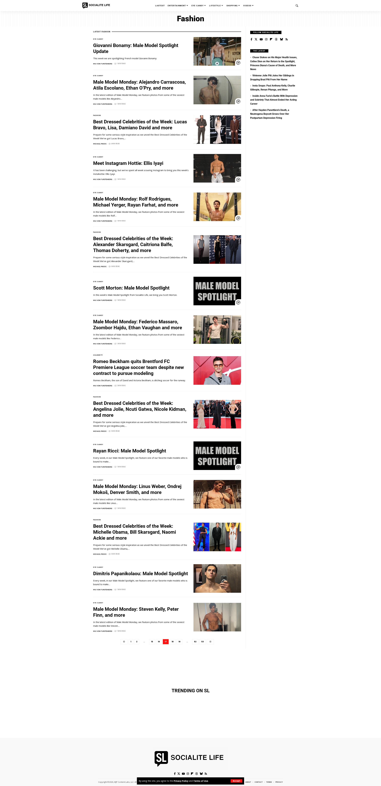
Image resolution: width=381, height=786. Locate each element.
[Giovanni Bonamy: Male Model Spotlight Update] (217, 51)
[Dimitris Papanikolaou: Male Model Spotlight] (217, 578)
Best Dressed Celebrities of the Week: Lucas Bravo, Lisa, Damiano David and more (140, 124)
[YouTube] (261, 39)
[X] (256, 39)
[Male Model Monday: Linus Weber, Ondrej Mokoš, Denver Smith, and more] (217, 494)
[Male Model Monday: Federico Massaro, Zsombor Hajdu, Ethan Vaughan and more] (217, 329)
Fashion (97, 115)
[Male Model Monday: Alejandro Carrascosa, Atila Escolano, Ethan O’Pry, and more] (217, 90)
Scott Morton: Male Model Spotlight (131, 288)
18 (173, 641)
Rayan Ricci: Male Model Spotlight (129, 451)
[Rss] (286, 39)
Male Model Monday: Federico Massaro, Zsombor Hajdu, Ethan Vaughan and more (137, 324)
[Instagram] (266, 39)
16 (159, 641)
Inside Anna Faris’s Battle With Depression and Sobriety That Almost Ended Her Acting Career (274, 99)
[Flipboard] (271, 39)
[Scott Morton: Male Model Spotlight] (217, 291)
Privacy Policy (181, 780)
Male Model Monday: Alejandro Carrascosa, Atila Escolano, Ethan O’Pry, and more (139, 85)
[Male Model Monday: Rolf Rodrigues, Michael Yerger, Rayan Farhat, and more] (217, 207)
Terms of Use (200, 780)
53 (202, 641)
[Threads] (276, 39)
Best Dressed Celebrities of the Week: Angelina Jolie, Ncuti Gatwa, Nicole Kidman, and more (139, 409)
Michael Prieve (99, 144)
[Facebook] (251, 39)
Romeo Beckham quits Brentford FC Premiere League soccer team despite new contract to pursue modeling (138, 367)
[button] (236, 781)
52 (195, 641)
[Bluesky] (281, 39)
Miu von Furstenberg (102, 64)
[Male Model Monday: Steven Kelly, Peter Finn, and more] (217, 617)
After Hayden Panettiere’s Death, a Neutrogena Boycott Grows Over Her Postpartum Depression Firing (269, 114)
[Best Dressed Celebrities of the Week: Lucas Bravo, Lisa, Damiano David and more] (217, 129)
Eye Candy (98, 39)
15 (152, 641)
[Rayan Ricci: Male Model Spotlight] (217, 455)
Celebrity (98, 355)
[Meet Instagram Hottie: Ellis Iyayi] (217, 168)
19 (179, 641)
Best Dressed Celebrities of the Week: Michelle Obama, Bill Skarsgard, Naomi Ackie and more (134, 532)
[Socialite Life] (97, 5)
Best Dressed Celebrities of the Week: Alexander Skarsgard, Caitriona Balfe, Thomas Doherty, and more (133, 244)
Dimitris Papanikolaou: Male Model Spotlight (140, 573)
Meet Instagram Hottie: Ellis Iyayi (128, 163)
